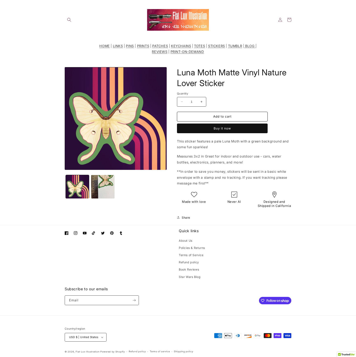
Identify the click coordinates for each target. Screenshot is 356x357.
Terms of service (160, 351)
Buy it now (222, 128)
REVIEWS (159, 52)
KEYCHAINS (181, 46)
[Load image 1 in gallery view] (77, 186)
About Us (185, 240)
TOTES (199, 46)
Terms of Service (191, 255)
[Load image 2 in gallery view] (102, 186)
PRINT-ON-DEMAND (187, 52)
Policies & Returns (192, 248)
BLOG (249, 46)
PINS (130, 46)
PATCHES (160, 46)
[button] (69, 19)
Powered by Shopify (112, 351)
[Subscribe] (134, 300)
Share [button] (186, 217)
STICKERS (216, 46)
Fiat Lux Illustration (88, 351)
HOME (104, 46)
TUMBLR (235, 46)
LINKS (118, 46)
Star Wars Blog (189, 277)
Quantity (182, 93)
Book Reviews (189, 269)
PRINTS (143, 46)
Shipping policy (183, 351)
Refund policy (189, 262)
